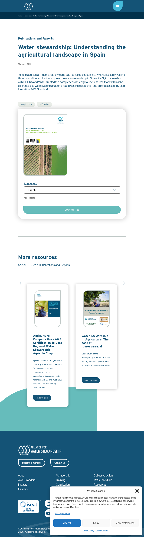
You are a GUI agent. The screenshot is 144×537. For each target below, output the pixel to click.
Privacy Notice (102, 530)
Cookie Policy (88, 530)
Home (20, 16)
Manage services (62, 513)
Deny (96, 522)
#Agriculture (26, 104)
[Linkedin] (49, 504)
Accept (67, 522)
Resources (28, 16)
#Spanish (44, 104)
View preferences (125, 522)
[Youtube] (49, 513)
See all (22, 265)
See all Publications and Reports (50, 265)
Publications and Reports (36, 38)
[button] (137, 491)
